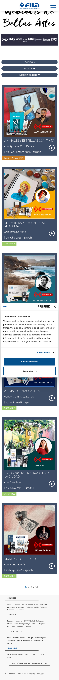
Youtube (20, 627)
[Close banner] (55, 307)
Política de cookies (32, 607)
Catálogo (10, 604)
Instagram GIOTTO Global (25, 621)
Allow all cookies (29, 361)
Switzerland (21, 640)
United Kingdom (40, 638)
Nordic (29, 640)
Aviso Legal (20, 607)
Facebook (10, 621)
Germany (15, 638)
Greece (9, 643)
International (38, 640)
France (22, 638)
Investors (27, 654)
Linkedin (28, 627)
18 (37, 586)
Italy (8, 638)
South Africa (11, 640)
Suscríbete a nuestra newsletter (29, 664)
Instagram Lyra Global (27, 624)
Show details (43, 352)
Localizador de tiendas (30, 604)
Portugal (30, 638)
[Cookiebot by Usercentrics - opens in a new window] (38, 306)
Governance (17, 654)
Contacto (18, 604)
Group (9, 654)
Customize (27, 371)
